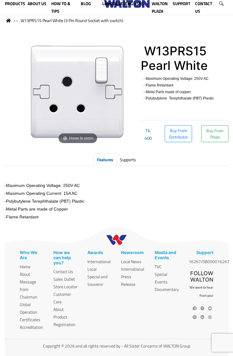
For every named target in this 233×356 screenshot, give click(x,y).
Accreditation (31, 327)
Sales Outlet (64, 279)
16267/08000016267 (209, 261)
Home (25, 266)
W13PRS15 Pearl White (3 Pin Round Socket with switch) (72, 20)
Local (91, 269)
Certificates (30, 319)
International (98, 261)
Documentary (167, 289)
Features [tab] (105, 159)
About (25, 274)
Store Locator (65, 286)
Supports (128, 159)
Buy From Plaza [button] (215, 133)
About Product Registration (64, 317)
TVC (158, 266)
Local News (131, 261)
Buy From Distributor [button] (178, 133)
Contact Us (63, 271)
